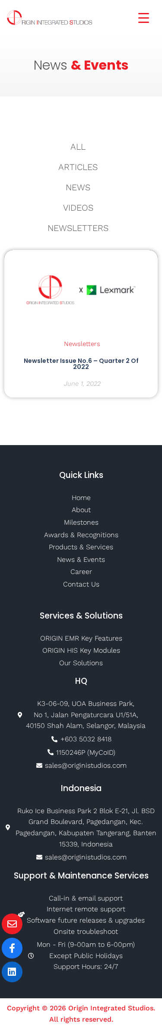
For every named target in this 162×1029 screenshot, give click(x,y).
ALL (78, 146)
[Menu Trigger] (138, 17)
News (78, 187)
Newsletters (78, 228)
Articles (78, 167)
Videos (78, 207)
